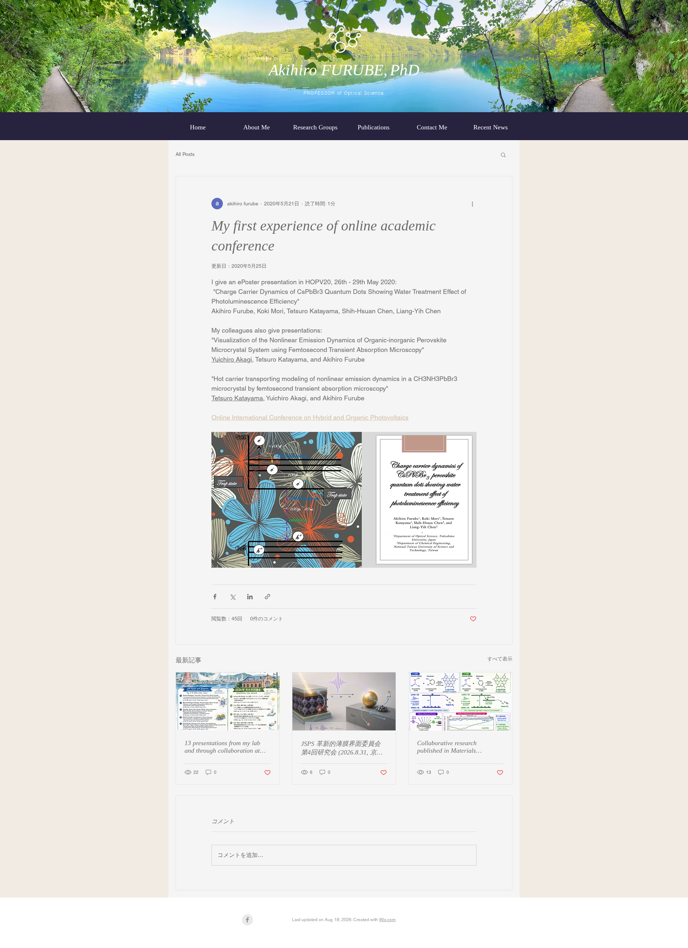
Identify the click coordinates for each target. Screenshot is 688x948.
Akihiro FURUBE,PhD (344, 70)
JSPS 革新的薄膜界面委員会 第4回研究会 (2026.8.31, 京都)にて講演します (343, 748)
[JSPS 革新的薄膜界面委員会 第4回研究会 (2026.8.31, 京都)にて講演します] (344, 701)
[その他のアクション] (472, 203)
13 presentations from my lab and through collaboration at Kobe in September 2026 (222, 746)
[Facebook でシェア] (214, 596)
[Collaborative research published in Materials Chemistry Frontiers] (460, 701)
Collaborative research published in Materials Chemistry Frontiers (447, 746)
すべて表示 (499, 659)
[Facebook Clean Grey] (247, 919)
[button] (503, 154)
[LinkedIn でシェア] (250, 596)
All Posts (185, 154)
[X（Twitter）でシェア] (232, 596)
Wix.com (387, 919)
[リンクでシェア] (267, 596)
